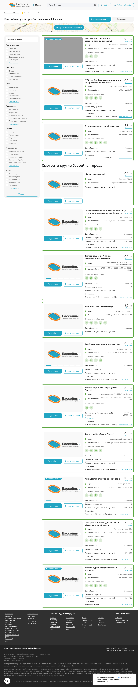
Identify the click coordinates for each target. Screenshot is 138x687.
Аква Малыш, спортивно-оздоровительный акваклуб (98, 39)
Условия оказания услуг (12, 636)
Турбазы (30, 618)
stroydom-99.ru (120, 622)
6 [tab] (78, 278)
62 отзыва (128, 308)
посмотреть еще (125, 72)
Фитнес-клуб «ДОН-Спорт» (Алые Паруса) (101, 388)
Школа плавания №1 (95, 174)
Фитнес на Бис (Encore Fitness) (99, 434)
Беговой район (14, 154)
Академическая (14, 179)
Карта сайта (9, 639)
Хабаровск (101, 622)
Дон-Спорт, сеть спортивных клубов (102, 344)
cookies (117, 677)
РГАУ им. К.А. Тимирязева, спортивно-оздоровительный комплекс (103, 81)
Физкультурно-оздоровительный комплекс (101, 568)
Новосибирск (70, 627)
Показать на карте (73, 66)
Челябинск (102, 625)
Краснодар (70, 618)
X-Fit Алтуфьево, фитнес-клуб (99, 306)
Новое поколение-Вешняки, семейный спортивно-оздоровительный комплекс (104, 211)
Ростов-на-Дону (87, 620)
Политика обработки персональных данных (13, 620)
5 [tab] (72, 278)
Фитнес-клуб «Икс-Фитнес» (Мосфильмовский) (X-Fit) (98, 257)
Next (79, 267)
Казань (52, 629)
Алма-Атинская (14, 182)
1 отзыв (129, 525)
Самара (84, 622)
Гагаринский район (16, 157)
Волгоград (53, 622)
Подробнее (53, 66)
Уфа (99, 620)
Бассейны (31, 616)
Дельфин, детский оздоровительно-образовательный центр (102, 523)
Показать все (90, 418)
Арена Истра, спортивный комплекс (102, 479)
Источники (31, 623)
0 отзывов (128, 41)
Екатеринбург (55, 627)
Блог (7, 641)
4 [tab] (66, 278)
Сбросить (22, 194)
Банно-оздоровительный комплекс (102, 126)
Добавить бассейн (124, 5)
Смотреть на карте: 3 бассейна (69, 27)
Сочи (83, 627)
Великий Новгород (53, 619)
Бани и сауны (32, 614)
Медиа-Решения (128, 650)
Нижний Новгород (69, 623)
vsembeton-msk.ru (121, 620)
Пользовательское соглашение (12, 631)
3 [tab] (60, 278)
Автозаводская (14, 176)
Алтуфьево (13, 185)
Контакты (9, 616)
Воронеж (53, 624)
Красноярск (70, 620)
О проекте (9, 614)
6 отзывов (128, 128)
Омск (67, 629)
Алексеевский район (16, 151)
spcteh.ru (118, 618)
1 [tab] (48, 278)
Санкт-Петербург (88, 625)
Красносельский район (17, 162)
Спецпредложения (98, 19)
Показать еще (14, 63)
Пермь (84, 618)
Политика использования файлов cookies (11, 626)
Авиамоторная (14, 174)
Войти (106, 5)
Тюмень (101, 618)
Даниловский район (16, 160)
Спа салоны (31, 621)
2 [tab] (54, 278)
